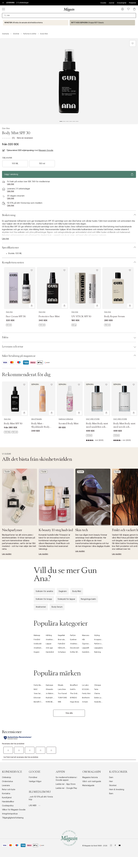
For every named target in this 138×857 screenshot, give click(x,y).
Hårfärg (49, 635)
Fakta (5, 337)
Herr (111, 781)
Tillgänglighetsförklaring (12, 818)
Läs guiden (6, 554)
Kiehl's (72, 689)
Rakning (97, 652)
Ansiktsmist (41, 607)
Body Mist (76, 591)
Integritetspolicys (10, 814)
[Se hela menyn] (3, 9)
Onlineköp (6, 777)
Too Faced (62, 693)
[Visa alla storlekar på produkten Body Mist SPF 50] (11, 432)
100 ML (15, 164)
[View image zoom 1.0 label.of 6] (69, 81)
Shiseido (49, 689)
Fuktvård (61, 644)
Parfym (73, 635)
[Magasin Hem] (69, 10)
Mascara (85, 635)
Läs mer (33, 806)
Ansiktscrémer (52, 639)
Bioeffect (74, 685)
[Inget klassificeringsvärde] (7, 138)
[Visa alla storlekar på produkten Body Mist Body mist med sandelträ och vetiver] (89, 435)
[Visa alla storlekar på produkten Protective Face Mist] (42, 325)
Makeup (37, 635)
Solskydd (37, 644)
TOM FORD (62, 697)
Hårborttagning (64, 648)
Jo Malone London (53, 693)
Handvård (50, 652)
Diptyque (49, 685)
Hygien (36, 652)
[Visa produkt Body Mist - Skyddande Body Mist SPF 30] (42, 398)
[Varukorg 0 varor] (134, 9)
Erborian (37, 697)
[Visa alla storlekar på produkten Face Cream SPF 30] (9, 325)
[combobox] (69, 15)
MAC (36, 689)
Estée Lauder (99, 697)
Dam (111, 777)
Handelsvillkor (8, 802)
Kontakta (6, 794)
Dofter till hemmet (77, 652)
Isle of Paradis (36, 419)
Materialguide (88, 785)
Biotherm (86, 697)
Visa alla (69, 713)
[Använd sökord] (5, 15)
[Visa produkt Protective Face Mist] (52, 288)
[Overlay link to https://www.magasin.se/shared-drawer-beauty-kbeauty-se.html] (56, 497)
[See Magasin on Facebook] (115, 846)
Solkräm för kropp (44, 599)
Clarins (97, 693)
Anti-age (49, 648)
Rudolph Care (51, 697)
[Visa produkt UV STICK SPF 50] (85, 288)
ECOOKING (86, 689)
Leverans (6, 785)
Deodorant (74, 648)
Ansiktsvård (75, 644)
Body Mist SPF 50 (13, 423)
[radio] (15, 163)
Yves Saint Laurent (41, 693)
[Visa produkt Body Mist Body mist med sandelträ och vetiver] (97, 398)
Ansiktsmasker (40, 648)
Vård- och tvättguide (91, 781)
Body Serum (57, 607)
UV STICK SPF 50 (81, 316)
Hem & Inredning (116, 790)
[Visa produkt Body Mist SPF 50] (15, 398)
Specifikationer (10, 247)
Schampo (62, 652)
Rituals (60, 685)
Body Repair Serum (114, 316)
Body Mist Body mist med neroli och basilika (124, 427)
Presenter (132, 3)
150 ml (42, 164)
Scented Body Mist (68, 423)
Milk (59, 702)
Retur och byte (8, 790)
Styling (97, 635)
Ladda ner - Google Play (66, 788)
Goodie (103, 3)
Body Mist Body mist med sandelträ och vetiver (97, 427)
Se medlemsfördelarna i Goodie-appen (66, 779)
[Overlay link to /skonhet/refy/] (102, 22)
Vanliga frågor (35, 781)
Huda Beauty (99, 702)
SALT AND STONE (93, 419)
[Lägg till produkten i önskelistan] (132, 43)
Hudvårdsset (87, 652)
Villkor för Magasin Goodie (13, 810)
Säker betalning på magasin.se (19, 356)
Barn (111, 794)
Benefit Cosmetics (41, 702)
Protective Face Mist (49, 316)
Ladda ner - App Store (65, 784)
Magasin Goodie (46, 150)
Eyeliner (73, 639)
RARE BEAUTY (51, 702)
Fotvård (37, 639)
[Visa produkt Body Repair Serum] (118, 288)
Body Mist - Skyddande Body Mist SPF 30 (40, 427)
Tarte (96, 689)
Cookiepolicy (7, 806)
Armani (85, 702)
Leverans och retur (12, 346)
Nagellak (61, 635)
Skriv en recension (25, 138)
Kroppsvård (99, 639)
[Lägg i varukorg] (31, 306)
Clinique (97, 685)
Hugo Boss (74, 702)
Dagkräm (63, 591)
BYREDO (73, 697)
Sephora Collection (66, 419)
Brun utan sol (63, 639)
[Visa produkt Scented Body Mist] (70, 398)
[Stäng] (111, 457)
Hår (83, 639)
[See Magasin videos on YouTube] (119, 846)
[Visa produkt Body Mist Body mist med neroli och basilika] (124, 398)
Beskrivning (8, 215)
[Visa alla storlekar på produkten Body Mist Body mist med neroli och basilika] (116, 435)
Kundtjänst (7, 798)
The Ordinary (75, 693)
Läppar (48, 644)
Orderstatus (7, 781)
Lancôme (62, 689)
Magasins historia (90, 777)
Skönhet (113, 785)
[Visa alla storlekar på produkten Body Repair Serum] (107, 325)
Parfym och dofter (101, 644)
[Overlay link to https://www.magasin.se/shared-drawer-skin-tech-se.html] (92, 497)
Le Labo (85, 685)
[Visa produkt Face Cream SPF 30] (19, 288)
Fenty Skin (86, 693)
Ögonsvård (87, 644)
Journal (111, 3)
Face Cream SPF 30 (16, 316)
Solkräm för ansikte (44, 591)
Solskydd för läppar (66, 599)
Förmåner (33, 777)
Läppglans (98, 648)
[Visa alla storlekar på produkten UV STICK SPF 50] (74, 325)
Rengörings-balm (88, 599)
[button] (122, 9)
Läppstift (85, 648)
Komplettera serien (13, 262)
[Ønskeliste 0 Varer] (128, 9)
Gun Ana (6, 128)
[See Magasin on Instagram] (111, 846)
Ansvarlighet (121, 3)
